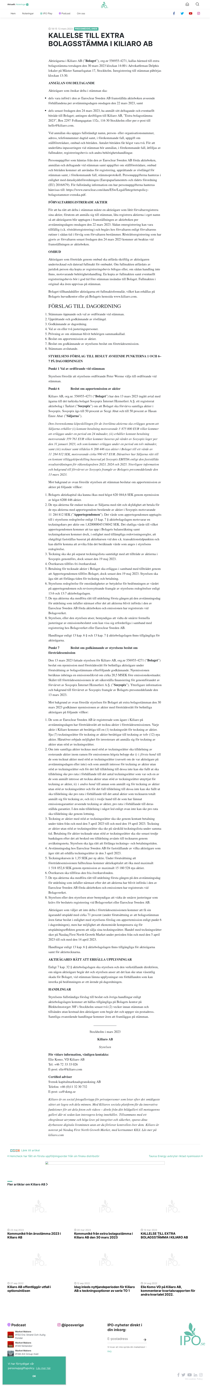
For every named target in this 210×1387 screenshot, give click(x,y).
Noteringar (21, 4)
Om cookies (190, 1379)
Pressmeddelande (86, 28)
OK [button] (34, 1376)
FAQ (109, 1351)
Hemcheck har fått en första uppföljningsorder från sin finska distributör (54, 1156)
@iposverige (72, 1325)
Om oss (81, 13)
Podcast (66, 13)
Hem (13, 13)
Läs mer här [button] (43, 1368)
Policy (200, 1379)
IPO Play (47, 13)
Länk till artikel (30, 1150)
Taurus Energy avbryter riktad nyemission (175, 1156)
